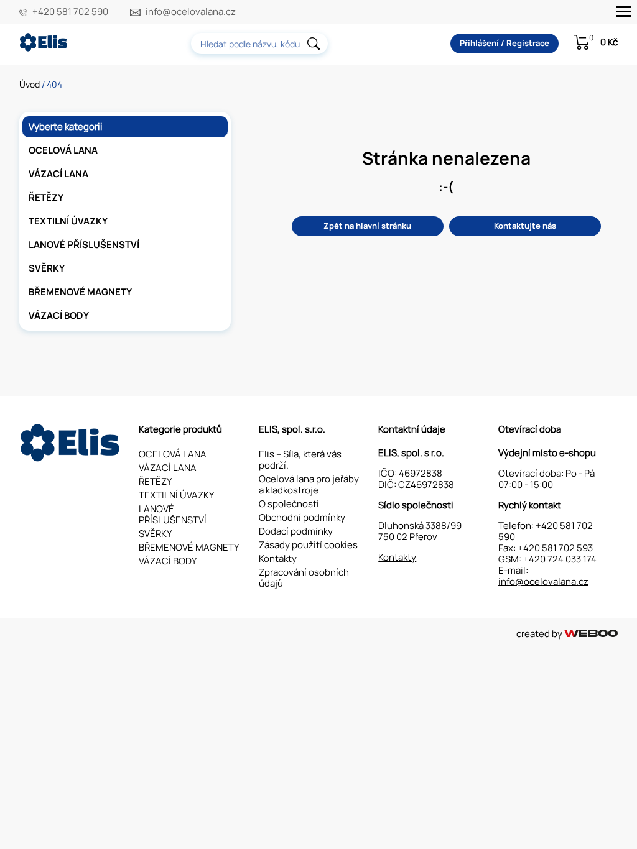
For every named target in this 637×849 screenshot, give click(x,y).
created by (540, 633)
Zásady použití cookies (308, 544)
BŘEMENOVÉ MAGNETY (80, 291)
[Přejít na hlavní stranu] (44, 48)
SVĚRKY (47, 268)
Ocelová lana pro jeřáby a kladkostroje (309, 484)
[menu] (623, 11)
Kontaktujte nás (525, 225)
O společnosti (289, 503)
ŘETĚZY (46, 197)
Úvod (29, 84)
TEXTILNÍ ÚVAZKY (68, 220)
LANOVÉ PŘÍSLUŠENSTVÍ (84, 244)
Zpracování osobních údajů (304, 578)
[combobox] (259, 43)
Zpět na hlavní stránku (367, 225)
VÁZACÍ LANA (58, 173)
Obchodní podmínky (302, 517)
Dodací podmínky (296, 531)
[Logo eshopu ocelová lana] (71, 458)
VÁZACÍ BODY (59, 315)
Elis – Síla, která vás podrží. (300, 459)
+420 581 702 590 (70, 11)
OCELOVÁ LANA (63, 150)
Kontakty (278, 558)
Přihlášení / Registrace (504, 42)
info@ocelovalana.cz (191, 11)
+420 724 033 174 (560, 559)
